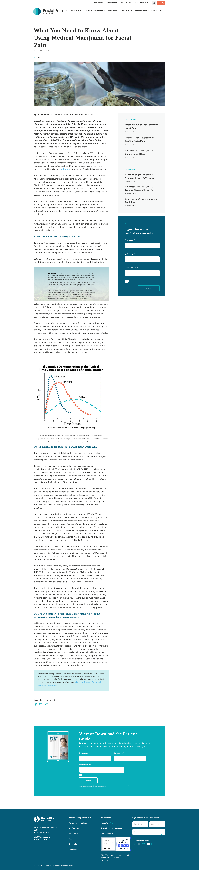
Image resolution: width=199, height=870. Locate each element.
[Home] (48, 11)
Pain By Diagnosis (94, 10)
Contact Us (144, 3)
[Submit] (161, 834)
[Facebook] (134, 844)
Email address (130, 268)
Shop (136, 3)
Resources (112, 10)
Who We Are (156, 10)
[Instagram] (139, 844)
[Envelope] (153, 844)
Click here (66, 169)
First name (129, 240)
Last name (129, 254)
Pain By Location (74, 10)
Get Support (112, 3)
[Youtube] (148, 844)
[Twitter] (144, 844)
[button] (154, 3)
